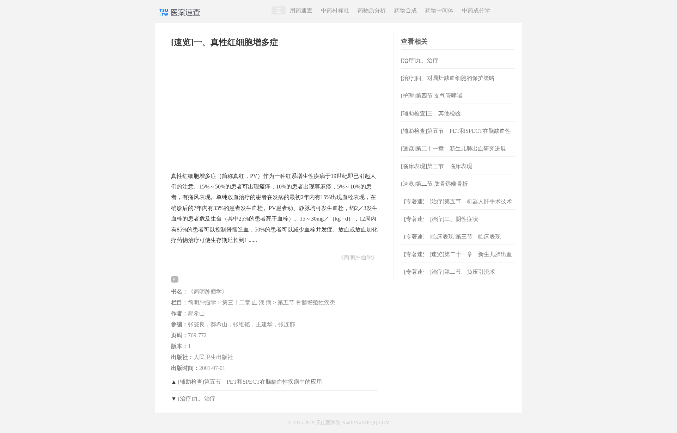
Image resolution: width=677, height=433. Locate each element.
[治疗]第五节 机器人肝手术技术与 (470, 207)
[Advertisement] (274, 109)
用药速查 (301, 10)
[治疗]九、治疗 (196, 399)
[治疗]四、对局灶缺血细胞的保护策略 (448, 78)
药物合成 (405, 10)
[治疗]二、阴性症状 (453, 219)
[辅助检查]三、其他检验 (431, 113)
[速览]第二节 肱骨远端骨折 (434, 184)
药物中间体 (439, 10)
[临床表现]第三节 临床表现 (436, 166)
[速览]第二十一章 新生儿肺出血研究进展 (453, 148)
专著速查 (413, 201)
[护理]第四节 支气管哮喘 (431, 96)
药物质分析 (372, 10)
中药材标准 (335, 10)
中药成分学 (476, 10)
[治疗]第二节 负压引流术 (462, 272)
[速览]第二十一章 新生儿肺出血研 (470, 259)
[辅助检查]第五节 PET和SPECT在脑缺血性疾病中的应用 (250, 382)
